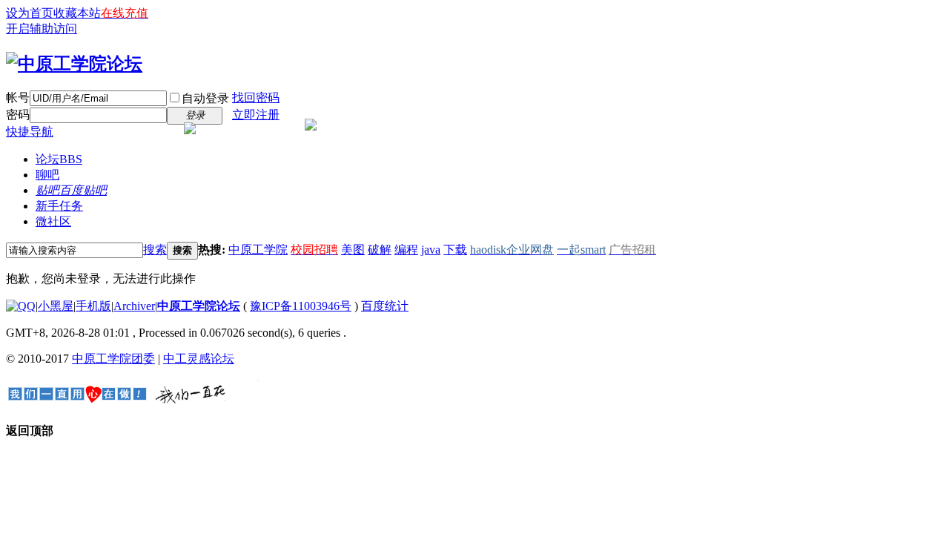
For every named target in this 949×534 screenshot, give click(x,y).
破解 (379, 249)
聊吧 (47, 174)
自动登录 (205, 98)
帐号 (18, 97)
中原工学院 (258, 249)
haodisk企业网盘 (512, 249)
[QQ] (21, 306)
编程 (406, 249)
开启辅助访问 (41, 28)
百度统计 (385, 306)
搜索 (155, 249)
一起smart (581, 249)
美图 (353, 249)
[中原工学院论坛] (74, 63)
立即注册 (256, 114)
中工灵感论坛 (198, 358)
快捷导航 (29, 131)
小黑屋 (55, 306)
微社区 (53, 221)
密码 (18, 114)
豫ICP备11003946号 (300, 306)
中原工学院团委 (113, 358)
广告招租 (632, 249)
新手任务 (59, 206)
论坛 (59, 159)
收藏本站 (77, 13)
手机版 (93, 306)
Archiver (134, 306)
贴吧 (71, 190)
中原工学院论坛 (198, 306)
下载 (455, 249)
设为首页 (29, 13)
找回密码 (256, 97)
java (430, 249)
